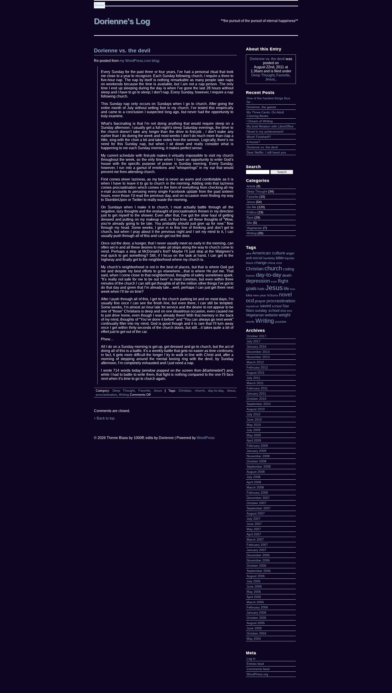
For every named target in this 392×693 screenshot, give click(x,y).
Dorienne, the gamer (261, 107)
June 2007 (254, 524)
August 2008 (256, 471)
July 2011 (253, 378)
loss (292, 289)
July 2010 (253, 414)
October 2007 (256, 503)
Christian (255, 268)
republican (252, 306)
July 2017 (253, 341)
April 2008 (254, 482)
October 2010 (256, 398)
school (277, 306)
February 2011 (257, 388)
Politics (252, 212)
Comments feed (258, 669)
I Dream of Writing (260, 121)
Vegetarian (254, 228)
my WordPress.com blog (139, 61)
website (271, 315)
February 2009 (257, 445)
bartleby (269, 258)
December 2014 (258, 352)
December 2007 (258, 498)
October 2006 (256, 565)
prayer (260, 301)
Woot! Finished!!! (259, 137)
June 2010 (254, 419)
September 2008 (259, 466)
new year (259, 295)
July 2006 (253, 581)
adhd (248, 253)
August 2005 (256, 623)
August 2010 (256, 409)
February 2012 (257, 367)
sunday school (267, 310)
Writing (252, 233)
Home (99, 5)
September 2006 (259, 571)
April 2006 (254, 597)
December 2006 (258, 555)
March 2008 (255, 487)
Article (251, 186)
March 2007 (255, 539)
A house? (253, 142)
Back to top (106, 418)
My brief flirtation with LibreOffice (270, 126)
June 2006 (254, 586)
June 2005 (254, 628)
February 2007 (257, 545)
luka (249, 295)
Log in (251, 658)
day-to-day (268, 275)
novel (285, 295)
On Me (251, 207)
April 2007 (254, 534)
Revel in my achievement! (265, 131)
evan (274, 281)
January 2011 (256, 393)
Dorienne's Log (122, 21)
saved (265, 306)
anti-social (254, 258)
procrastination (281, 300)
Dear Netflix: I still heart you (266, 152)
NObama (272, 295)
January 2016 (256, 346)
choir (279, 263)
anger (290, 253)
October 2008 (256, 461)
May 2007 (254, 529)
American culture (268, 253)
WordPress (206, 438)
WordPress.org (257, 674)
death (287, 275)
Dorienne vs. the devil (267, 59)
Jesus (270, 79)
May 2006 (254, 591)
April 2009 (254, 440)
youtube (280, 321)
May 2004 (254, 638)
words (250, 321)
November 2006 (258, 560)
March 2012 (255, 362)
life (286, 288)
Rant (250, 217)
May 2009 (254, 435)
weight (284, 315)
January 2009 (256, 451)
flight (283, 280)
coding (288, 269)
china (271, 263)
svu (283, 310)
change (260, 262)
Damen (250, 275)
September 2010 (259, 404)
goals (251, 288)
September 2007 (259, 508)
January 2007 (256, 550)
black (249, 263)
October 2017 (256, 336)
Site (249, 222)
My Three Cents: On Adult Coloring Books (265, 114)
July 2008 (253, 477)
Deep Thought (262, 75)
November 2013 (258, 357)
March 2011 (255, 383)
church (273, 268)
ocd (250, 300)
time (289, 310)
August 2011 (256, 372)
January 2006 (256, 612)
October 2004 (256, 633)
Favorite (282, 75)
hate (261, 289)
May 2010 (254, 425)
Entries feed (255, 664)
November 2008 (258, 456)
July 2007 (253, 518)
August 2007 (256, 513)
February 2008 (257, 492)
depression (258, 281)
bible (280, 258)
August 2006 (256, 576)
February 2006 (257, 607)
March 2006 (255, 602)
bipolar (289, 258)
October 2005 (256, 618)
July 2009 (253, 430)
